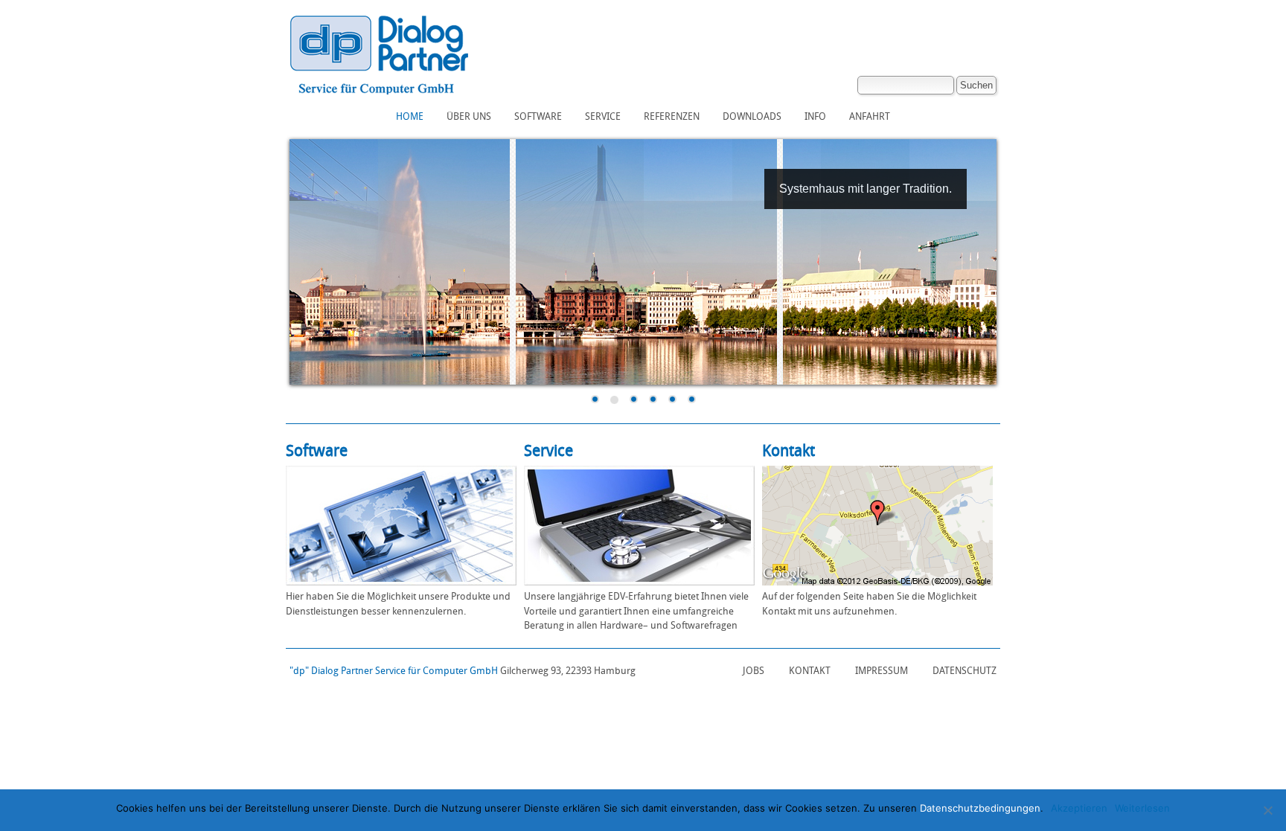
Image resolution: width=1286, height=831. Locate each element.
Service (603, 116)
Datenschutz (964, 670)
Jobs (753, 670)
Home (409, 116)
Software (538, 116)
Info (815, 116)
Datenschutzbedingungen (980, 808)
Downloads (752, 116)
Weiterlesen (1142, 808)
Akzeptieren (1079, 808)
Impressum (881, 670)
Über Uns (469, 116)
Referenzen (672, 116)
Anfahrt (869, 116)
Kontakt (810, 670)
